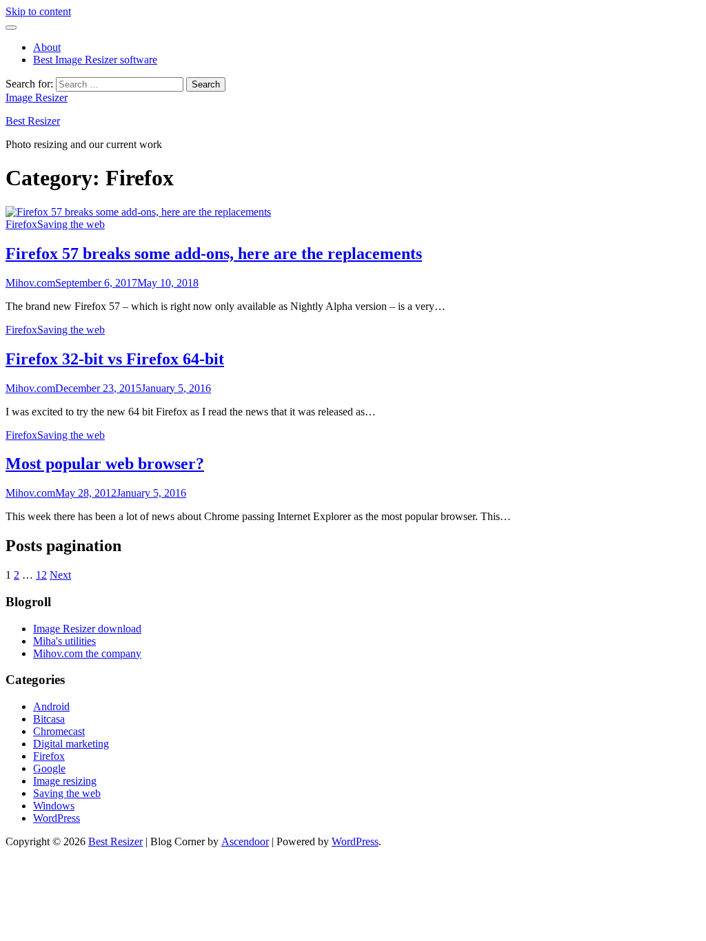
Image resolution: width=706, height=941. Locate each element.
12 (41, 575)
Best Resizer (33, 121)
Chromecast (59, 731)
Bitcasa (49, 719)
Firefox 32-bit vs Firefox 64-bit (115, 359)
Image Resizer (37, 97)
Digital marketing (71, 743)
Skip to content (38, 11)
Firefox (21, 224)
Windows (53, 805)
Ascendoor (245, 841)
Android (51, 706)
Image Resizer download (87, 628)
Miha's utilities (64, 641)
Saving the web (71, 224)
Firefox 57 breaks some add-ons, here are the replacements (214, 253)
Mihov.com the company (87, 653)
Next (60, 575)
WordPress (56, 818)
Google (49, 768)
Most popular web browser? (105, 464)
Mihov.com (30, 283)
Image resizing (65, 781)
